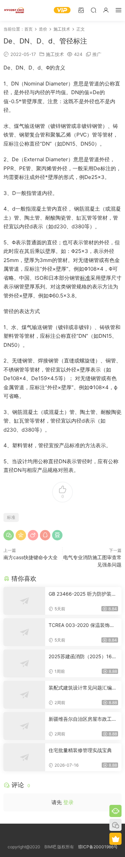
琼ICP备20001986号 (98, 846)
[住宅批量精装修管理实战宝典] (24, 757)
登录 (68, 802)
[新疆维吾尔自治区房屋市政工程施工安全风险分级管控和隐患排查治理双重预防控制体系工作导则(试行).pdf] (24, 726)
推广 (96, 54)
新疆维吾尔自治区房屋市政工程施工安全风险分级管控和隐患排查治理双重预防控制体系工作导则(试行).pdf (83, 719)
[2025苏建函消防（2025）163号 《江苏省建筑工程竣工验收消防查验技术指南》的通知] (24, 663)
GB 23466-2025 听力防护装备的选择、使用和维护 (82, 594)
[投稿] (81, 10)
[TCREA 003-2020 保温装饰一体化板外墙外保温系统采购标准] (24, 632)
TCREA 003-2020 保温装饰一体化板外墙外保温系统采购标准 (83, 625)
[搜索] (93, 10)
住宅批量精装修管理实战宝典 (80, 750)
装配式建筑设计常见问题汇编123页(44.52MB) (83, 688)
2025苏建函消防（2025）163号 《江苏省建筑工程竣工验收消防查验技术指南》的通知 (83, 656)
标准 (85, 278)
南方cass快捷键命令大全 (30, 557)
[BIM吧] (13, 10)
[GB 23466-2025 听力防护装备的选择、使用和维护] (24, 601)
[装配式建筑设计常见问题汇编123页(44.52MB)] (24, 695)
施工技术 (55, 54)
